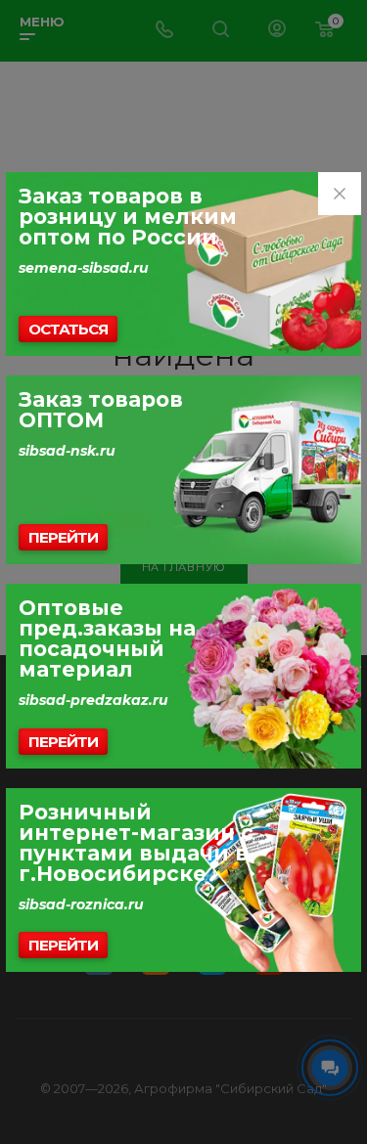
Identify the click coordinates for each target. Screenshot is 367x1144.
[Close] (339, 193)
